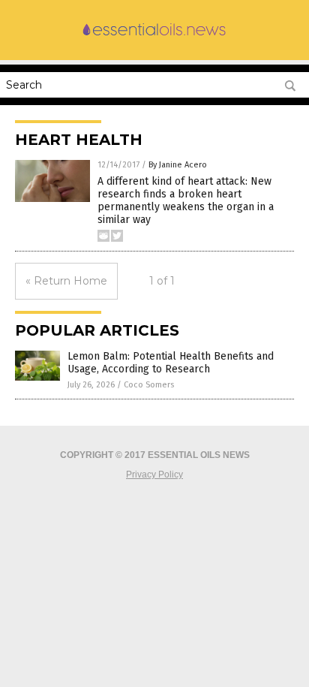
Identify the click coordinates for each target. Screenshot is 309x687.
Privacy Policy (154, 474)
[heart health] (155, 36)
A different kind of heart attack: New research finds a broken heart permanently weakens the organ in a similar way (186, 200)
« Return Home (66, 281)
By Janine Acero (177, 165)
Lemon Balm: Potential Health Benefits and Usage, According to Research (171, 362)
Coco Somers (149, 385)
